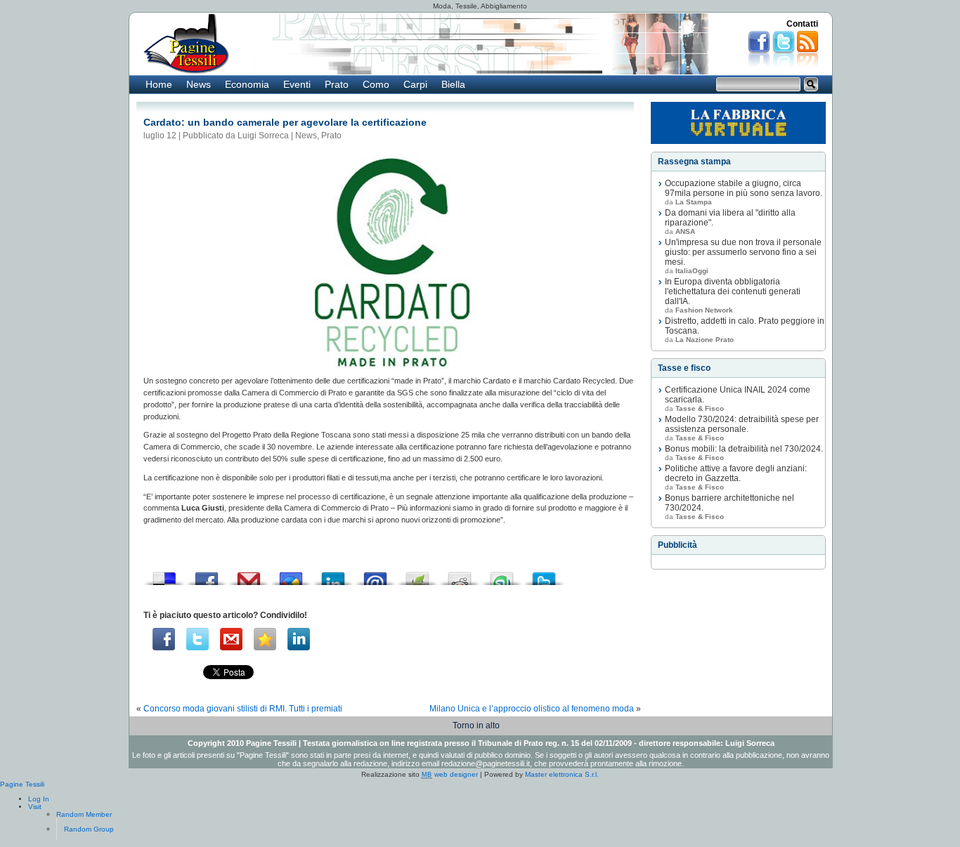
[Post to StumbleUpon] (502, 575)
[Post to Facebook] (207, 575)
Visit (34, 806)
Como (376, 84)
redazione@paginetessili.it (485, 763)
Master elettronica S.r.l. (562, 774)
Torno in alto (476, 725)
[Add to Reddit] (460, 575)
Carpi (415, 84)
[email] (231, 639)
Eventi (297, 84)
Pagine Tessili (22, 784)
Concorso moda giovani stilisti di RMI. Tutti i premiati (242, 709)
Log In (38, 799)
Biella (453, 84)
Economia (247, 84)
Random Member (84, 814)
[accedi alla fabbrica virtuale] (738, 123)
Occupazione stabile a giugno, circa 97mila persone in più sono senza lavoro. (743, 188)
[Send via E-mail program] (375, 575)
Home (158, 84)
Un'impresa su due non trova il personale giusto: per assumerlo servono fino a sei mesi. (743, 252)
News (198, 84)
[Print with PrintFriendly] (417, 575)
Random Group (89, 829)
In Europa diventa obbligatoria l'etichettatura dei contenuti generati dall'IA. (732, 291)
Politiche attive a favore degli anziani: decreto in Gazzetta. (736, 473)
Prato (337, 84)
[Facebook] (164, 639)
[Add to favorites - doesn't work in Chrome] (265, 639)
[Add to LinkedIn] (333, 575)
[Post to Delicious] (164, 575)
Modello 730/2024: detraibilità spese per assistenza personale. (742, 424)
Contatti (802, 24)
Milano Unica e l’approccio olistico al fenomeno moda (531, 709)
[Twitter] (197, 639)
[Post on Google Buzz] (291, 575)
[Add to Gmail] (249, 575)
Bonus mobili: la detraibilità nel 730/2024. (744, 449)
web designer (450, 774)
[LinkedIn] (298, 639)
